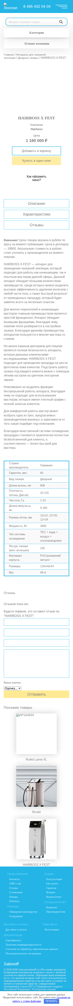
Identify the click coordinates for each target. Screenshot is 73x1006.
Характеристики (36, 214)
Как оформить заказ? (36, 178)
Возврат (50, 892)
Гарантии (51, 888)
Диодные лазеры (28, 57)
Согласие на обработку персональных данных (32, 949)
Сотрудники (15, 916)
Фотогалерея (52, 929)
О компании (15, 892)
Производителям (55, 911)
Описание (36, 203)
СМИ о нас (15, 883)
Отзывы (36, 225)
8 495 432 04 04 (37, 6)
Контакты (14, 879)
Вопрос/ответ (53, 896)
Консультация (54, 879)
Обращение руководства (23, 911)
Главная (9, 54)
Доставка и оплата (16, 929)
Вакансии (51, 907)
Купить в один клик (36, 160)
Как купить (52, 883)
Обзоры (13, 896)
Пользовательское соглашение (23, 953)
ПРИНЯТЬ (51, 1001)
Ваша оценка (12, 682)
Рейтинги (14, 901)
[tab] (36, 203)
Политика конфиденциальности (23, 944)
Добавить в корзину (36, 151)
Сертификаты (13, 940)
